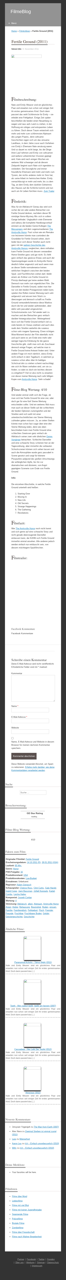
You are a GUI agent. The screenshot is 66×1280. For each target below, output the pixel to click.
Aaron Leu (16, 1143)
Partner (20, 1259)
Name (14, 706)
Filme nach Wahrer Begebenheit (27, 1236)
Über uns (19, 1262)
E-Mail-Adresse (19, 717)
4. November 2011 (31, 49)
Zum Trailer (49, 191)
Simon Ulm (16, 49)
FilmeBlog (21, 11)
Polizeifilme (17, 1219)
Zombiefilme (17, 1227)
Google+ (51, 1259)
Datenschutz (53, 1262)
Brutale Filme (18, 1223)
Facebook (31, 1259)
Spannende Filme (20, 1214)
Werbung (30, 1262)
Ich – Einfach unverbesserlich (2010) (42, 1143)
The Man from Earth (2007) (46, 1127)
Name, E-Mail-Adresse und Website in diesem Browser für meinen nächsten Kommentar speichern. (32, 745)
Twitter (41, 1259)
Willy (14, 1148)
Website (15, 727)
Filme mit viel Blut (20, 1205)
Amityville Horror (29, 379)
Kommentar (16, 673)
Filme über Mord (19, 1196)
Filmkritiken (24, 31)
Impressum (37, 1266)
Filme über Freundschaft (23, 1232)
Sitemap (41, 1262)
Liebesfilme (17, 1201)
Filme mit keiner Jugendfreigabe (27, 1210)
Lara (14, 1139)
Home (14, 31)
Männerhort (25, 1139)
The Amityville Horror (25, 528)
